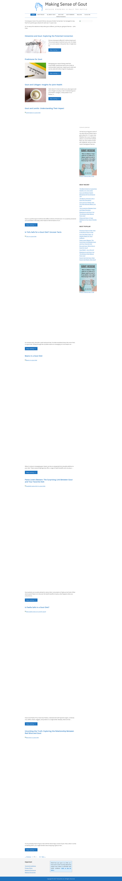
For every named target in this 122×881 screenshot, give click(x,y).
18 (40, 857)
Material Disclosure (30, 870)
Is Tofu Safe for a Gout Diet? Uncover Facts (43, 232)
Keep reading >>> (55, 50)
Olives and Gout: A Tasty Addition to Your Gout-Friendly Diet (88, 219)
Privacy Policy (28, 868)
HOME (33, 14)
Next (44, 857)
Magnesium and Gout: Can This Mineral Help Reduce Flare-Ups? (86, 214)
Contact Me (87, 14)
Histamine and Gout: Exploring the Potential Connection (49, 36)
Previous (28, 857)
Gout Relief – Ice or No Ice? (86, 250)
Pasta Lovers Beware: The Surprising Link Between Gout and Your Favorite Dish (49, 480)
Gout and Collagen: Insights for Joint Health (43, 84)
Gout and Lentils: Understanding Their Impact (44, 108)
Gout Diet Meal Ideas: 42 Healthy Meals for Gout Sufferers (86, 236)
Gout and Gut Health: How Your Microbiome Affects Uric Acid (87, 204)
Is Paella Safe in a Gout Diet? (37, 607)
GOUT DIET (61, 14)
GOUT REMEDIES (70, 14)
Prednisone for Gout (33, 59)
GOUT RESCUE (40, 14)
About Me (79, 14)
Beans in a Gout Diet (33, 356)
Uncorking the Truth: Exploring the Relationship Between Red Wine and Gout (49, 732)
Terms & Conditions (30, 866)
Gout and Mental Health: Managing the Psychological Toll (87, 194)
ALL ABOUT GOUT (51, 14)
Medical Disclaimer (61, 16)
